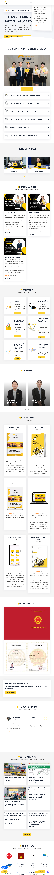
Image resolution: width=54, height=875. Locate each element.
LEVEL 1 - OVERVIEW (10, 213)
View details (36, 27)
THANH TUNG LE (37, 400)
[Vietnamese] (31, 2)
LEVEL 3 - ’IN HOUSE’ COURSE (12, 257)
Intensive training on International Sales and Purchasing (19, 322)
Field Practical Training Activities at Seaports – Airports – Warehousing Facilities (14, 779)
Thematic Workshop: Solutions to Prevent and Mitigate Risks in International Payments (14, 828)
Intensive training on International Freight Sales (43, 346)
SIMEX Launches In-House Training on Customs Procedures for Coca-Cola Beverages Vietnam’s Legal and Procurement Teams (14, 803)
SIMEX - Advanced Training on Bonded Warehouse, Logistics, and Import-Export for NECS (38, 803)
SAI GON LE (10, 400)
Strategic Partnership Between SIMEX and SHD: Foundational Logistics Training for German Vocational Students (37, 829)
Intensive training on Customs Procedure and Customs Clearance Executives (19, 345)
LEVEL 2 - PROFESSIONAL (35, 213)
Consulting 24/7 (40, 872)
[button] (7, 165)
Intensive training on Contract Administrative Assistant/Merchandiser (43, 321)
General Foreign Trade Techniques (43, 300)
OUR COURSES (39, 171)
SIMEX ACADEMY (15, 171)
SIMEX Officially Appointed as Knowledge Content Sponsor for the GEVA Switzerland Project (38, 779)
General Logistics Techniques (18, 300)
